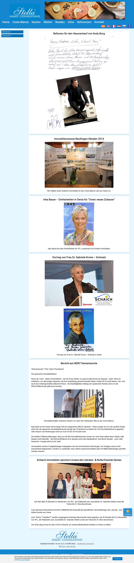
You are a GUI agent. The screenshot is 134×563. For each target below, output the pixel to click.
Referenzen (84, 22)
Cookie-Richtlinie (25, 560)
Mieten (48, 22)
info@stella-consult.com (85, 544)
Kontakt (99, 22)
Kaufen (36, 22)
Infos (71, 22)
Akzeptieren (117, 558)
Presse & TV (6, 36)
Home (6, 22)
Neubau (60, 22)
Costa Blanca (21, 22)
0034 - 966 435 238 (68, 546)
